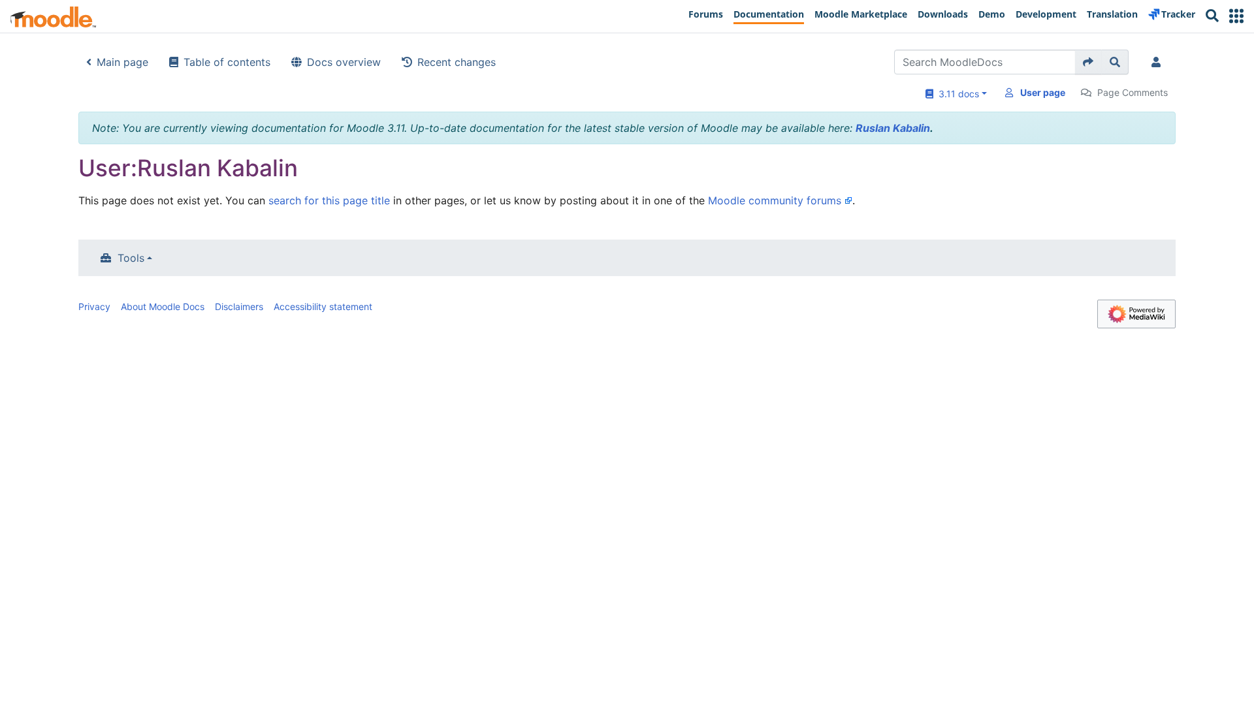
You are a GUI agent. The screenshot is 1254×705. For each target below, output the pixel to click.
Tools (131, 257)
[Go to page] (1088, 62)
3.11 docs (956, 93)
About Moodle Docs (162, 306)
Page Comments (1132, 92)
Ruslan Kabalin (893, 127)
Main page (122, 62)
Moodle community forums (774, 200)
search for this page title (329, 200)
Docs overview (344, 62)
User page (1042, 92)
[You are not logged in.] (1159, 62)
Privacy (94, 306)
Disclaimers (239, 306)
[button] (1236, 16)
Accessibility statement (323, 306)
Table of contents (227, 62)
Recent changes (456, 62)
